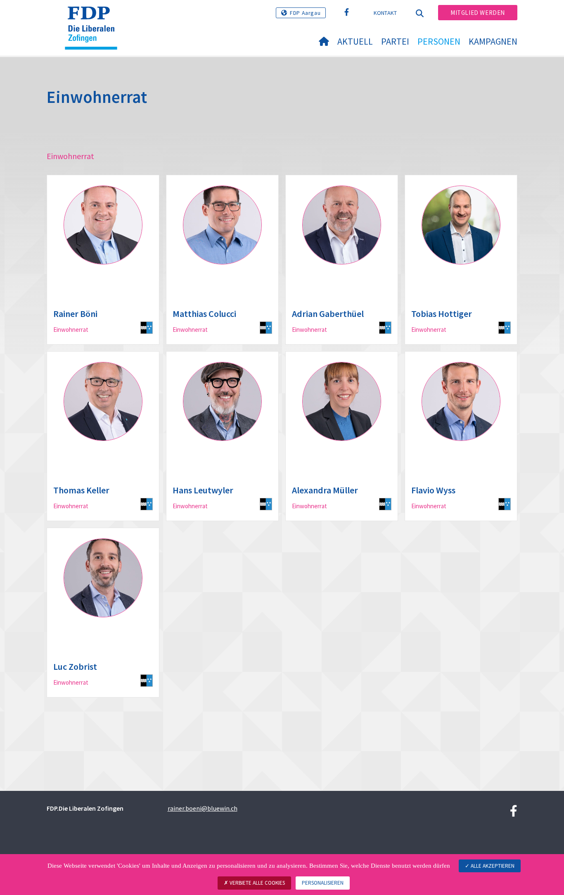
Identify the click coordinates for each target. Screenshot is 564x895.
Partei (395, 41)
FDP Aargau (305, 13)
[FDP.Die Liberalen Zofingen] (94, 17)
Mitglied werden (477, 13)
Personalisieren (323, 882)
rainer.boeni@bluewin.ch (202, 808)
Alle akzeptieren (491, 865)
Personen (438, 41)
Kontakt (385, 13)
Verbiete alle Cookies (256, 882)
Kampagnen (493, 41)
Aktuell (355, 41)
